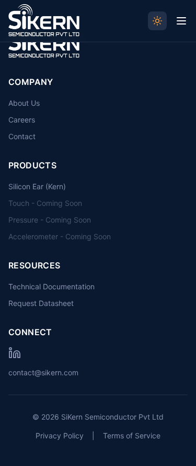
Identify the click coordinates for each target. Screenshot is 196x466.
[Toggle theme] (157, 20)
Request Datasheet (41, 303)
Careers (21, 119)
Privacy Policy (60, 435)
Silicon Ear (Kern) (37, 186)
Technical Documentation (51, 286)
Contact (22, 136)
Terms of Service (131, 435)
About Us (24, 103)
